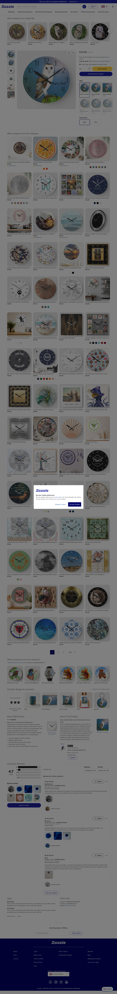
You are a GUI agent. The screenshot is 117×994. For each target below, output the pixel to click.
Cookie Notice (58, 497)
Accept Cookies (75, 504)
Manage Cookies (60, 504)
